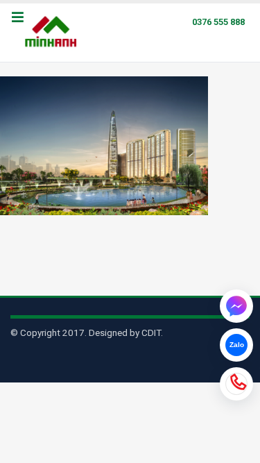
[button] (17, 18)
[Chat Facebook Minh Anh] (236, 306)
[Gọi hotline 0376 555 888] (236, 384)
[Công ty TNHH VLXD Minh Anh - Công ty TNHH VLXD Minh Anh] (52, 32)
